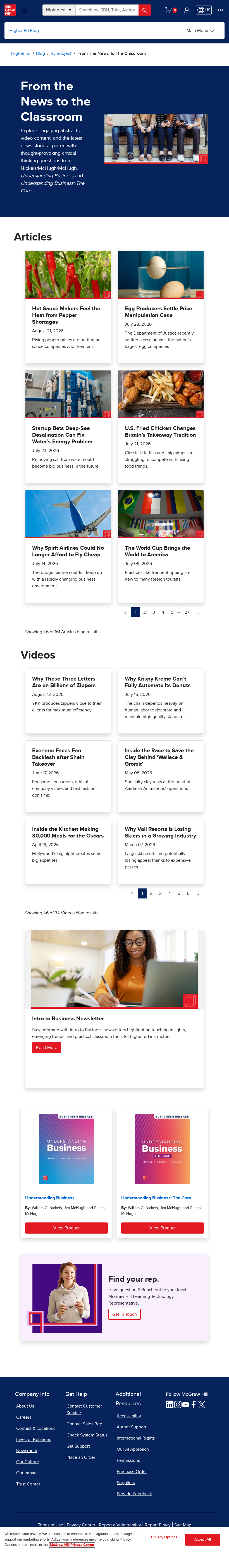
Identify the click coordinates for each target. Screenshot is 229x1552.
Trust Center (28, 1484)
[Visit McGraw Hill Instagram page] (178, 1404)
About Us (25, 1406)
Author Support (131, 1427)
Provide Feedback (134, 1494)
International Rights (136, 1438)
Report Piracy (158, 1525)
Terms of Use (50, 1525)
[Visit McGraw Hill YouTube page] (185, 1404)
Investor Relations (33, 1439)
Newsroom (26, 1450)
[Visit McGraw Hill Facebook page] (193, 1404)
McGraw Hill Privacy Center (72, 1545)
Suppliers (126, 1482)
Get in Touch (124, 1314)
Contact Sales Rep (84, 1424)
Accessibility (129, 1416)
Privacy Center (81, 1525)
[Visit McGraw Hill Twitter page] (202, 1404)
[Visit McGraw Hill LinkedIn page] (169, 1404)
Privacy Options (164, 1537)
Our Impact (27, 1473)
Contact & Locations (35, 1428)
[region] (114, 1539)
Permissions (128, 1460)
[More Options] (220, 10)
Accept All (202, 1539)
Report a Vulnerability (120, 1525)
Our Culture (27, 1462)
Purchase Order (132, 1471)
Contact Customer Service (84, 1409)
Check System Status (87, 1435)
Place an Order (80, 1457)
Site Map (182, 1525)
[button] (186, 10)
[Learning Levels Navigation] (24, 10)
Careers (23, 1417)
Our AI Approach (133, 1449)
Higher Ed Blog (24, 30)
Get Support (78, 1446)
